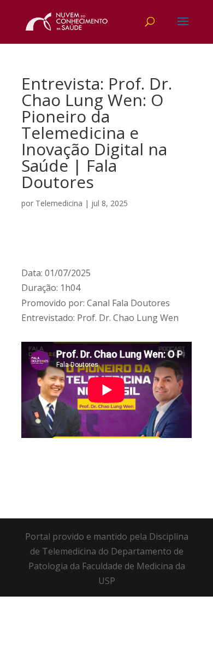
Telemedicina (59, 203)
